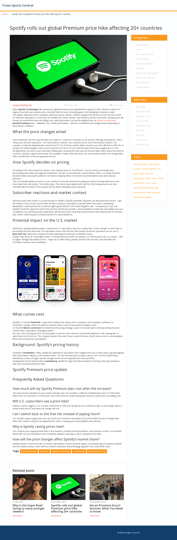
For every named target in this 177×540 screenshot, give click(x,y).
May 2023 (140, 135)
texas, (154, 183)
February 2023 (142, 144)
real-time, (149, 173)
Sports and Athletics (145, 63)
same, (148, 183)
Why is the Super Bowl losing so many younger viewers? (29, 508)
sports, (136, 173)
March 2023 (141, 139)
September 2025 (143, 125)
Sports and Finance (144, 54)
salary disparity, (153, 192)
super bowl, (138, 164)
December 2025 (143, 111)
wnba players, (154, 164)
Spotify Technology (61, 451)
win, (146, 164)
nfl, (159, 169)
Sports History (142, 82)
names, (161, 178)
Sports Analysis (143, 59)
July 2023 (140, 130)
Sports (139, 49)
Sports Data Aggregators (147, 73)
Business (140, 68)
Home (5, 14)
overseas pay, (139, 192)
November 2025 (143, 116)
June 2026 (140, 107)
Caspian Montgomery (22, 105)
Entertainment (142, 44)
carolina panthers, (150, 169)
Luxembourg (79, 451)
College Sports (142, 87)
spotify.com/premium (106, 120)
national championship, (143, 187)
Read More (18, 515)
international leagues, (143, 197)
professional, (139, 183)
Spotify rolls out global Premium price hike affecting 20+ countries (66, 508)
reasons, (137, 169)
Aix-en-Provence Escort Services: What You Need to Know (106, 508)
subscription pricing (97, 451)
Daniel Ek (44, 451)
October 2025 (142, 121)
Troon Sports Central (17, 5)
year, (157, 187)
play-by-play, (139, 178)
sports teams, (151, 178)
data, (142, 173)
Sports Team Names (145, 77)
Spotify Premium (29, 451)
